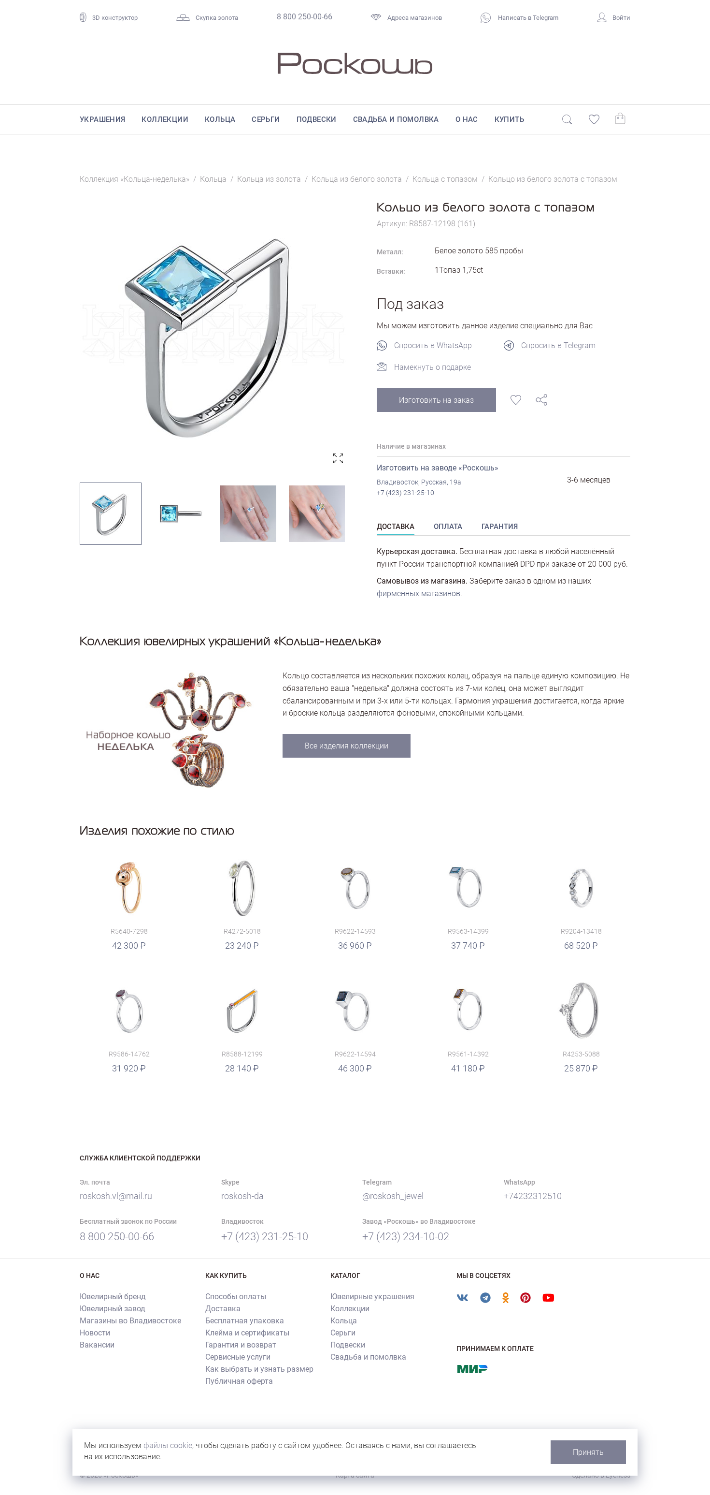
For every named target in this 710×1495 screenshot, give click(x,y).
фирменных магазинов (418, 593)
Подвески (317, 119)
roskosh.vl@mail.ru (116, 1196)
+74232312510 (533, 1196)
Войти (621, 17)
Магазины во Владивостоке (130, 1320)
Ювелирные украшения (372, 1296)
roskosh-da (242, 1196)
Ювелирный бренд (113, 1296)
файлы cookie (167, 1445)
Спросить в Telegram (558, 345)
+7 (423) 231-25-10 (405, 493)
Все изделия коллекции (346, 745)
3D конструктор (115, 17)
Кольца (220, 119)
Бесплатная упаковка (244, 1320)
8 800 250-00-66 (304, 16)
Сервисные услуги (237, 1357)
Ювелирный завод (112, 1308)
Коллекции (165, 119)
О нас (466, 119)
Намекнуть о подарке (432, 367)
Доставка (223, 1308)
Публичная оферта (239, 1381)
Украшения (103, 119)
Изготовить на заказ (436, 400)
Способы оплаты (235, 1296)
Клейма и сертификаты (247, 1332)
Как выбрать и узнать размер (259, 1369)
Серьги (266, 119)
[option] (214, 334)
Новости (95, 1332)
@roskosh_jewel (393, 1196)
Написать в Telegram (527, 17)
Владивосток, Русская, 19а (419, 482)
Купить (509, 119)
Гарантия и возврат (240, 1344)
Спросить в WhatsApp (433, 345)
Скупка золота (217, 17)
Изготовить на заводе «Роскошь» (437, 467)
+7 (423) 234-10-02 (405, 1237)
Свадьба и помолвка (396, 119)
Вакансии (97, 1344)
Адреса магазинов (414, 17)
